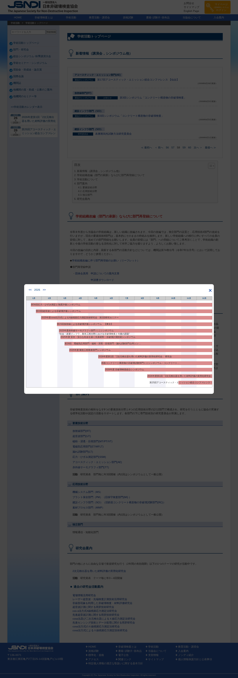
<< (30, 289)
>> (44, 289)
